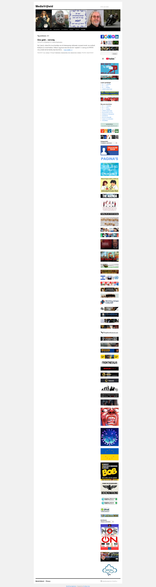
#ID (69, 52)
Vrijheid (47, 52)
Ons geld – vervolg (46, 39)
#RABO (79, 52)
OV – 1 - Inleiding (106, 87)
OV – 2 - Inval (105, 85)
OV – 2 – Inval (105, 107)
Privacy (48, 581)
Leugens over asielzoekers (107, 119)
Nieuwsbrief (57, 29)
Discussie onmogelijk (106, 117)
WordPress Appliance (71, 586)
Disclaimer (45, 29)
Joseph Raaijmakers (57, 42)
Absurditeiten (105, 120)
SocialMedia (64, 29)
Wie (51, 29)
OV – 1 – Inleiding (106, 109)
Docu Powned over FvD (107, 112)
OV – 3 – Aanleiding (106, 106)
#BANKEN (57, 52)
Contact (77, 29)
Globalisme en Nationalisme (108, 114)
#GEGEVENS (64, 52)
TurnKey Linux (86, 586)
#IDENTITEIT (74, 52)
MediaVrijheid (44, 6)
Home (39, 29)
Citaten (71, 29)
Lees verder (68, 50)
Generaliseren (105, 115)
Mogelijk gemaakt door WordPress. (109, 581)
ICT (44, 52)
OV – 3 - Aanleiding (106, 84)
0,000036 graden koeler (107, 89)
